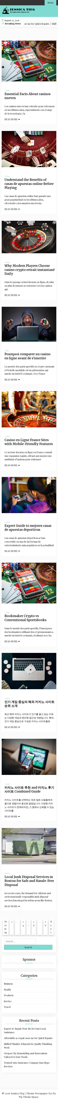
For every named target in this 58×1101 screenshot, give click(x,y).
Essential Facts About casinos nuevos (28, 96)
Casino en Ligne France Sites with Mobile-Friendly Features (29, 442)
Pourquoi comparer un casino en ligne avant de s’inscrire (28, 356)
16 (33, 923)
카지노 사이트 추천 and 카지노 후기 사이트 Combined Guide (29, 790)
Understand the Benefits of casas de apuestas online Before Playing (29, 184)
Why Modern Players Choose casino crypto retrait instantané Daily (30, 270)
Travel (7, 1006)
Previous (6, 927)
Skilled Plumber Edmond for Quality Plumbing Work (28, 1045)
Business (8, 983)
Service (7, 873)
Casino (7, 90)
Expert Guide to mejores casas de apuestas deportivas (28, 528)
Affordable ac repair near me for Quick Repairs (28, 1038)
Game (7, 350)
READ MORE (11, 119)
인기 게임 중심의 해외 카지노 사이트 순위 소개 (29, 704)
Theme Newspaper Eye (39, 1093)
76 (45, 923)
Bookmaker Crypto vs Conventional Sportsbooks (25, 618)
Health (7, 989)
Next (51, 927)
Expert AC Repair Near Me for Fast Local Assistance (25, 1030)
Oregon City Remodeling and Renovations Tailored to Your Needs (25, 1055)
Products (8, 995)
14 (23, 923)
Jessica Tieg (17, 1093)
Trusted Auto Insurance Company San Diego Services (27, 1064)
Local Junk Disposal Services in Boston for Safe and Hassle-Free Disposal (29, 881)
